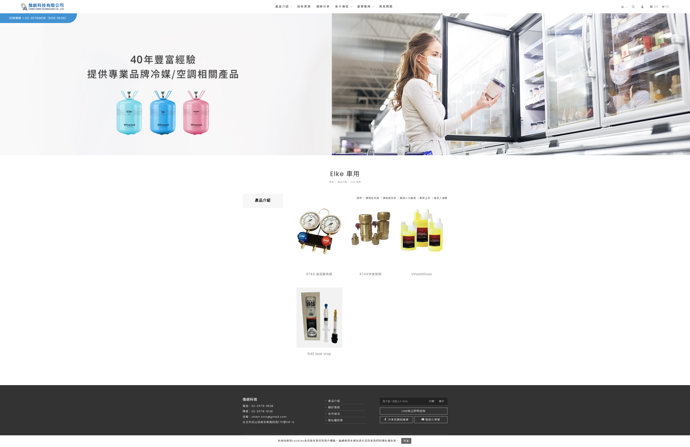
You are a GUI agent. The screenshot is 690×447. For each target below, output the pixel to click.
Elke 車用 (356, 181)
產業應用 (364, 6)
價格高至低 (389, 198)
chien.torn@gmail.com (269, 417)
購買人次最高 (408, 198)
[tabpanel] (345, 84)
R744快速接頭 (370, 274)
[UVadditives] (422, 230)
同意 (406, 441)
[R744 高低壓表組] (319, 231)
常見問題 (386, 6)
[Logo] (42, 6)
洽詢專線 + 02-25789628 (38, 18)
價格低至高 (372, 198)
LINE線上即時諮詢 (413, 411)
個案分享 (323, 6)
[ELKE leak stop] (319, 317)
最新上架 (425, 198)
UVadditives (421, 274)
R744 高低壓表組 (319, 274)
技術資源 (304, 6)
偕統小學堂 (432, 419)
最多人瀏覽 (440, 198)
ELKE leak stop (319, 354)
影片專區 (342, 6)
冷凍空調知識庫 (398, 419)
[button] (633, 7)
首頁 (331, 181)
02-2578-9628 (262, 406)
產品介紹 (282, 6)
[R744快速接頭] (371, 228)
